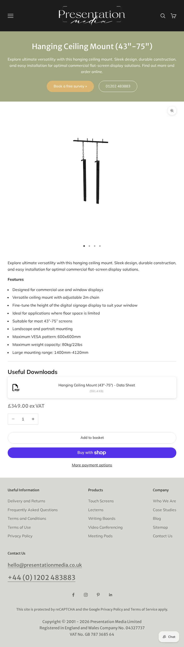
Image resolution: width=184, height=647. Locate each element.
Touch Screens (101, 500)
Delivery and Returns (26, 500)
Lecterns (96, 509)
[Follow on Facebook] (73, 594)
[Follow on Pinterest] (98, 594)
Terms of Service (144, 609)
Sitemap (160, 527)
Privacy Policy (20, 535)
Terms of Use (19, 527)
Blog (157, 518)
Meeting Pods (100, 535)
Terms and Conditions (27, 518)
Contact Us (162, 535)
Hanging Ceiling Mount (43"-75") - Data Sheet (96, 385)
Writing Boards (101, 518)
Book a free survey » (70, 86)
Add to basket (92, 437)
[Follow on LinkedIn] (110, 594)
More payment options (92, 465)
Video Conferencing (105, 527)
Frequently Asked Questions (33, 509)
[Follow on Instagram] (85, 594)
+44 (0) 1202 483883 (41, 577)
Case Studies (164, 509)
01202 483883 (118, 86)
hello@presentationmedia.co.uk (45, 565)
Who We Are (164, 500)
